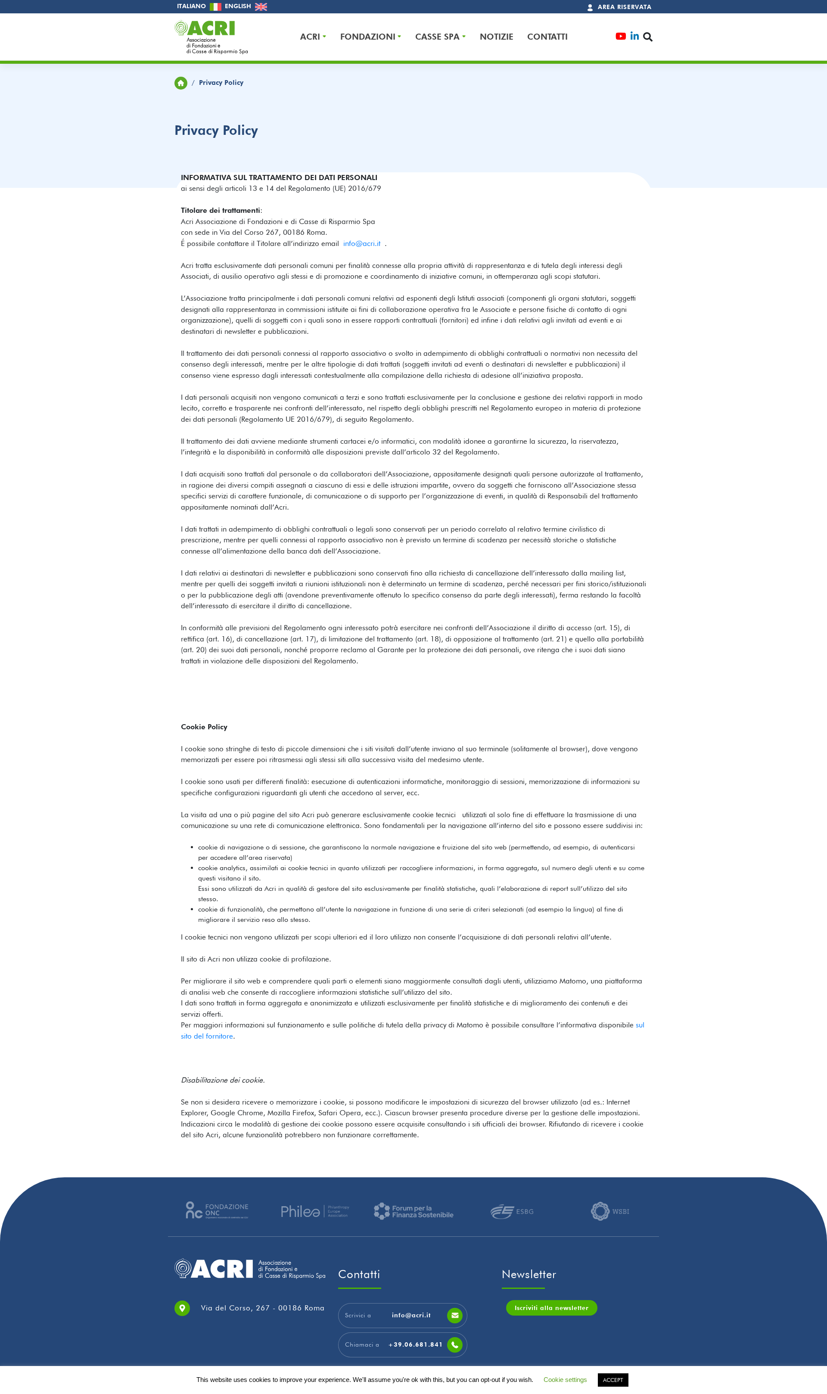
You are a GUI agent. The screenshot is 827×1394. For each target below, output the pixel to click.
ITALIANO (192, 6)
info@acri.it (364, 243)
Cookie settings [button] (565, 1379)
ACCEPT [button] (613, 1379)
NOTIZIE (496, 37)
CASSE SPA (437, 37)
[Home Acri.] (180, 82)
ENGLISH (239, 6)
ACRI (310, 37)
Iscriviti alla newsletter (552, 1307)
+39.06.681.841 (415, 1344)
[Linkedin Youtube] (635, 37)
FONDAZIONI (367, 37)
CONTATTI (547, 37)
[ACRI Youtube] (621, 37)
